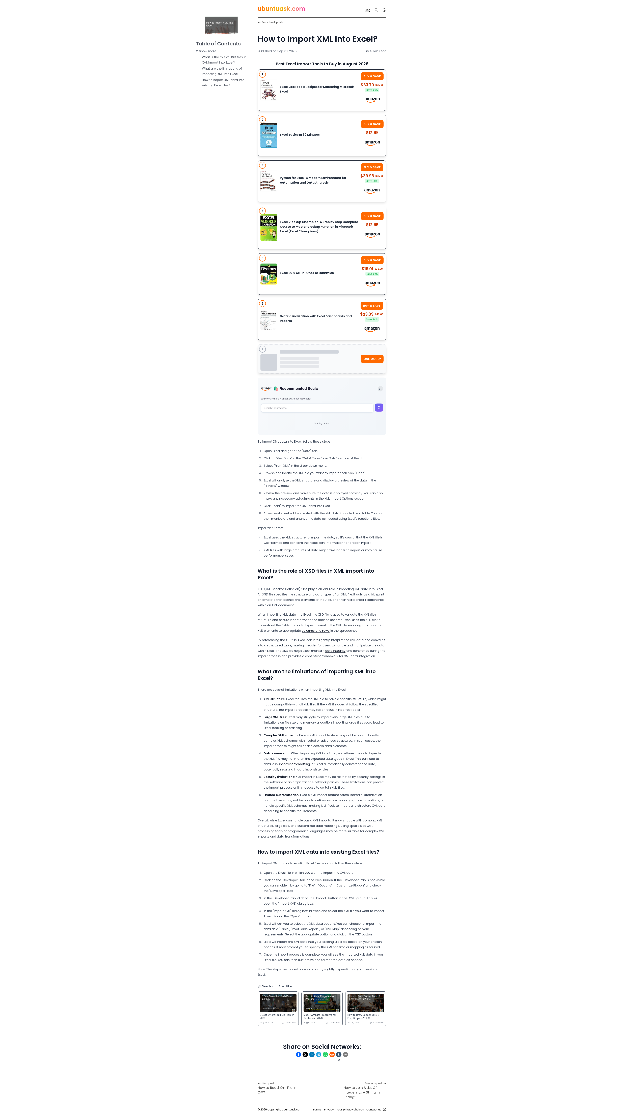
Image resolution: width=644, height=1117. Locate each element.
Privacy (329, 1109)
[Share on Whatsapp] (325, 1054)
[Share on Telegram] (318, 1054)
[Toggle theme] (380, 388)
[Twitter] (384, 1110)
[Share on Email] (345, 1054)
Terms (317, 1109)
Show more (207, 51)
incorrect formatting (294, 764)
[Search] (376, 10)
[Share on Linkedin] (312, 1054)
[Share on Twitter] (305, 1054)
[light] (384, 10)
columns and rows (316, 630)
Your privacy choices (350, 1109)
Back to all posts (272, 22)
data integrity (335, 651)
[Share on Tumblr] (338, 1054)
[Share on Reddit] (332, 1054)
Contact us (373, 1109)
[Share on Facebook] (298, 1054)
